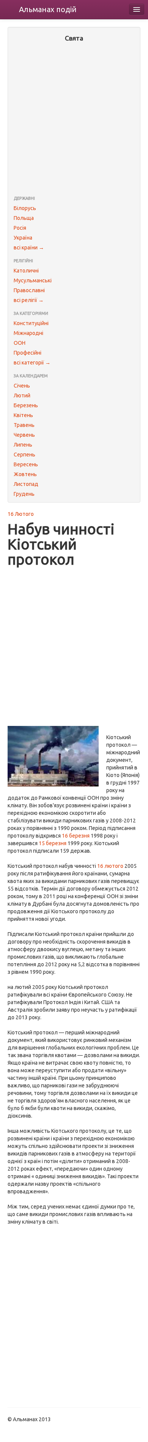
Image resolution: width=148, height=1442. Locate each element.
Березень (26, 405)
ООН (19, 343)
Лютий (22, 395)
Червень (24, 435)
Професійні (27, 353)
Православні (29, 290)
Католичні (26, 271)
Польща (24, 218)
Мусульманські (33, 280)
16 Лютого (21, 514)
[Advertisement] (74, 119)
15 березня (52, 843)
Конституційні (31, 323)
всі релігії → (29, 300)
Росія (20, 228)
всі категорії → (32, 363)
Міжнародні (28, 333)
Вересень (26, 464)
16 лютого (110, 866)
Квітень (23, 415)
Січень (22, 386)
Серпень (24, 455)
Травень (24, 425)
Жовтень (25, 474)
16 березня (76, 836)
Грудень (24, 494)
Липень (23, 445)
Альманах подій (48, 9)
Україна (23, 238)
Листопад (26, 484)
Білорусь (25, 208)
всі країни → (29, 247)
